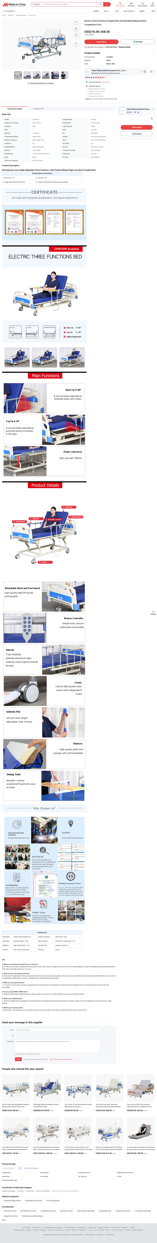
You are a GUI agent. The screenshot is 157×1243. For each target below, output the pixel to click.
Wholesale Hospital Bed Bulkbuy (32, 1216)
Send (18, 1059)
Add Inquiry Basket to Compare (42, 83)
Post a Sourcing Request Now (61, 1059)
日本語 (102, 1230)
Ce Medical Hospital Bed (143, 1211)
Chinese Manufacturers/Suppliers (53, 1227)
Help (116, 11)
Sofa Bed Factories (10, 1211)
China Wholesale (70, 1227)
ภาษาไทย (113, 1230)
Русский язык (59, 1230)
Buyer (106, 11)
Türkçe (120, 1230)
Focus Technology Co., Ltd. (64, 1234)
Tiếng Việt (127, 1230)
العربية (90, 1230)
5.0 (128, 112)
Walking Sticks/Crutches (125, 1173)
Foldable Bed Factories (48, 1211)
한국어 (96, 1230)
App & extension (128, 11)
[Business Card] (152, 118)
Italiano (68, 1230)
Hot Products (26, 1227)
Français (50, 1230)
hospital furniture (84, 1173)
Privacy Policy (110, 1234)
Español (35, 1230)
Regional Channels (103, 1227)
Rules (153, 11)
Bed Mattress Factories (28, 1211)
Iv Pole (119, 1176)
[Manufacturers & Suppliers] (13, 4)
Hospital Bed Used (105, 1211)
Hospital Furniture (21, 15)
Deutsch (74, 1230)
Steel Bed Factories (66, 1211)
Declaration (100, 1234)
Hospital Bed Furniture (123, 1211)
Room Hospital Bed (53, 1201)
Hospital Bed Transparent (33, 1201)
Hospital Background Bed (12, 1201)
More (4, 1220)
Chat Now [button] (139, 42)
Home (4, 15)
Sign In (87, 99)
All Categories (9, 11)
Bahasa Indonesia (138, 1230)
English (28, 1230)
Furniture (10, 15)
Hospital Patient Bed (10, 1216)
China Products (36, 1227)
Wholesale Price (81, 1227)
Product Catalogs (32, 1168)
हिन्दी (107, 1230)
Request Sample (124, 47)
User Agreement (90, 1234)
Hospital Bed (32, 15)
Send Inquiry (101, 42)
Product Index (115, 1227)
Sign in (152, 6)
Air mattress (82, 1176)
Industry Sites (92, 1227)
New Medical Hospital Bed (86, 1211)
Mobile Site (125, 1227)
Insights (132, 1227)
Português (43, 1230)
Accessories (44, 1176)
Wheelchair (5, 1176)
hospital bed (6, 1173)
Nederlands (82, 1230)
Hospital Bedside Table (9, 1180)
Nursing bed (44, 1173)
